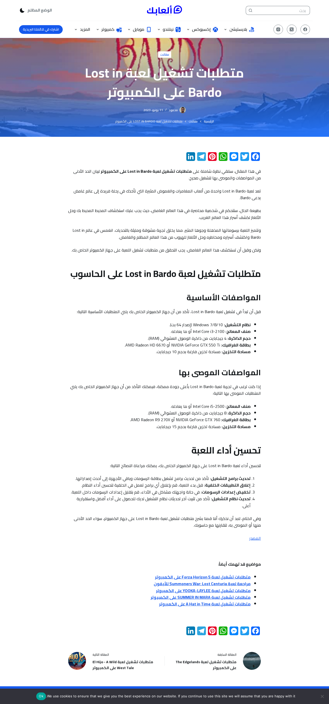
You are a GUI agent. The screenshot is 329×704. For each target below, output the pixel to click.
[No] (322, 696)
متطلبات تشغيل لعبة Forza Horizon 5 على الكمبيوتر (203, 577)
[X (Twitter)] (292, 29)
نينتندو (168, 29)
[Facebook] (305, 29)
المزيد (85, 29)
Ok (41, 696)
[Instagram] (278, 29)
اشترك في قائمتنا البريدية (41, 29)
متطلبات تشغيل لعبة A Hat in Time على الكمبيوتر (205, 604)
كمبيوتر (108, 29)
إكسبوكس (201, 29)
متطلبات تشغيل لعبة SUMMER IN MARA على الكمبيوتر (201, 597)
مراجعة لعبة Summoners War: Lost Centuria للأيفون (202, 583)
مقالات (164, 54)
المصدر (255, 538)
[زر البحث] (250, 10)
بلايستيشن (238, 29)
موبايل (138, 29)
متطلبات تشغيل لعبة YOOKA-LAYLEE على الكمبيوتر (203, 590)
